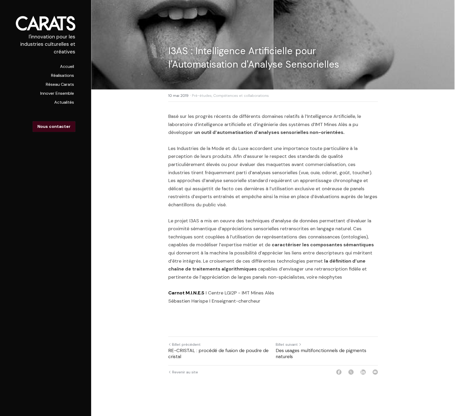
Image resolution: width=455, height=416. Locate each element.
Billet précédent (186, 344)
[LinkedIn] (363, 372)
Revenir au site (185, 372)
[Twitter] (351, 372)
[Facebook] (339, 372)
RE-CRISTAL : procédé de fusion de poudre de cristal (218, 353)
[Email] (375, 372)
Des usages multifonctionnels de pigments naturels (321, 353)
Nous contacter (54, 126)
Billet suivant (287, 344)
